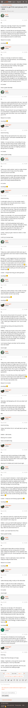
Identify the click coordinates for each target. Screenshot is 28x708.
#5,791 (25, 395)
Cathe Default (5, 703)
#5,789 (25, 309)
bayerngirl (4, 11)
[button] (2, 2)
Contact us (3, 705)
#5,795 (25, 511)
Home (2, 706)
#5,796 (25, 543)
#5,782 (25, 52)
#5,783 (25, 96)
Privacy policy (18, 705)
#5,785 (25, 163)
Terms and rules (10, 705)
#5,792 (25, 422)
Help (23, 705)
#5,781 (25, 20)
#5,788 (25, 285)
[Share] (23, 20)
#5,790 (25, 357)
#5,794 (25, 472)
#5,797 (25, 575)
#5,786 (25, 195)
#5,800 (25, 652)
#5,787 (25, 246)
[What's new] (23, 1)
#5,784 (25, 130)
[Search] (26, 1)
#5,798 (25, 602)
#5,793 (25, 449)
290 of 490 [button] (14, 673)
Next (19, 673)
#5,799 (25, 634)
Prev (8, 673)
